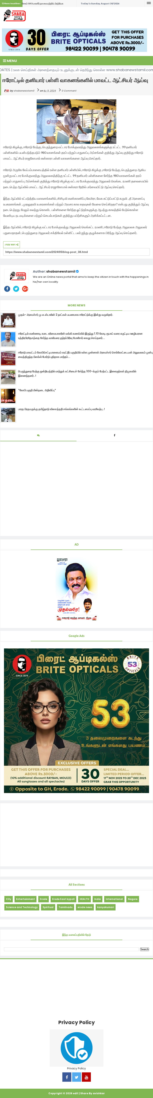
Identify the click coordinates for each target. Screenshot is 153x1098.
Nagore (132, 899)
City (8, 899)
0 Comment (69, 90)
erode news (84, 907)
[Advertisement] (76, 835)
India (97, 899)
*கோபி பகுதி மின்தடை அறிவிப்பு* (37, 390)
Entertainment (25, 899)
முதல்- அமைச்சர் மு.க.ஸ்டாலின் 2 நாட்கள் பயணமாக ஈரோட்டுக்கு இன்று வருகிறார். (65, 315)
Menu (11, 60)
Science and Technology (22, 907)
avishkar (99, 1093)
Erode (43, 899)
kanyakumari (105, 907)
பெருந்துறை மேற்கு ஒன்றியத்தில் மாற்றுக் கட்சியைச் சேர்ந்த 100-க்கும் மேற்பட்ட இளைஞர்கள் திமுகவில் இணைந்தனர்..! (77, 373)
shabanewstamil (60, 271)
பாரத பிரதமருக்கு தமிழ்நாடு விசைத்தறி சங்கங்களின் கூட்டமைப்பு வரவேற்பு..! (61, 409)
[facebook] (66, 1077)
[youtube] (86, 1077)
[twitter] (76, 1077)
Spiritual (48, 907)
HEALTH (84, 899)
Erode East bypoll (63, 899)
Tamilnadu (66, 907)
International (114, 899)
